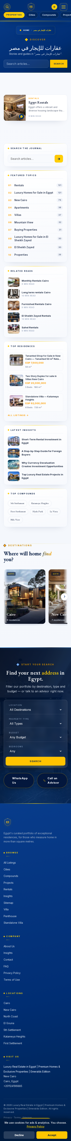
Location (15, 705)
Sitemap (8, 902)
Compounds (49, 15)
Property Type (19, 719)
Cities (32, 15)
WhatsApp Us (20, 780)
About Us (9, 946)
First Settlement (18, 511)
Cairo (7, 1003)
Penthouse (10, 916)
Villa (6, 909)
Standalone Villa (13, 922)
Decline (19, 1135)
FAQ (6, 966)
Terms (17, 1117)
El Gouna (9, 1023)
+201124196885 (13, 1085)
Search (59, 63)
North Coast (11, 1016)
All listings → (18, 415)
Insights (8, 896)
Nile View (15, 519)
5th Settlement (17, 503)
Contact (8, 959)
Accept (52, 1135)
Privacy (8, 1117)
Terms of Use (12, 979)
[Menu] (63, 7)
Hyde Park (38, 511)
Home (26, 30)
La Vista (54, 511)
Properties (14, 15)
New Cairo (10, 1009)
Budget (14, 733)
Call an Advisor (53, 780)
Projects (8, 882)
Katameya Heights (40, 503)
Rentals (8, 889)
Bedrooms (16, 746)
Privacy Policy (12, 972)
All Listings (10, 862)
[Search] (7, 6)
